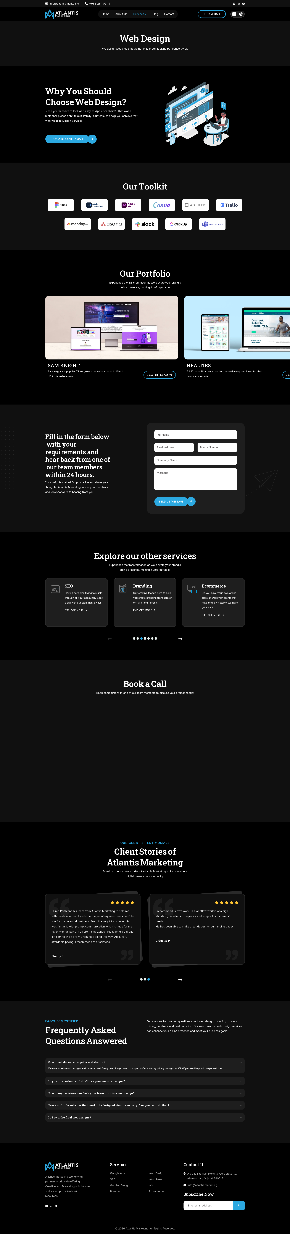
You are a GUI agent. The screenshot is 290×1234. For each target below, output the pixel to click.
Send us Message (171, 501)
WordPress (156, 1179)
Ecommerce (156, 1191)
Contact (169, 14)
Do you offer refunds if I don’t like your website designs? (86, 1081)
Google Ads (117, 1173)
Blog (155, 14)
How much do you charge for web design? (76, 1062)
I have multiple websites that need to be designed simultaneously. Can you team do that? (108, 1105)
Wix (151, 1185)
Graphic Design (119, 1185)
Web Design (156, 1173)
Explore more (74, 610)
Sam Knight (64, 365)
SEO (113, 1179)
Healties (199, 365)
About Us (121, 14)
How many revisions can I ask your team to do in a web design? (91, 1093)
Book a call (212, 14)
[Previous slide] (109, 639)
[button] (134, 638)
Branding (115, 1191)
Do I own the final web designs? (69, 1117)
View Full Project (158, 375)
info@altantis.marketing (202, 1185)
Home (105, 14)
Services (139, 14)
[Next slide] (180, 639)
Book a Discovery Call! (67, 138)
